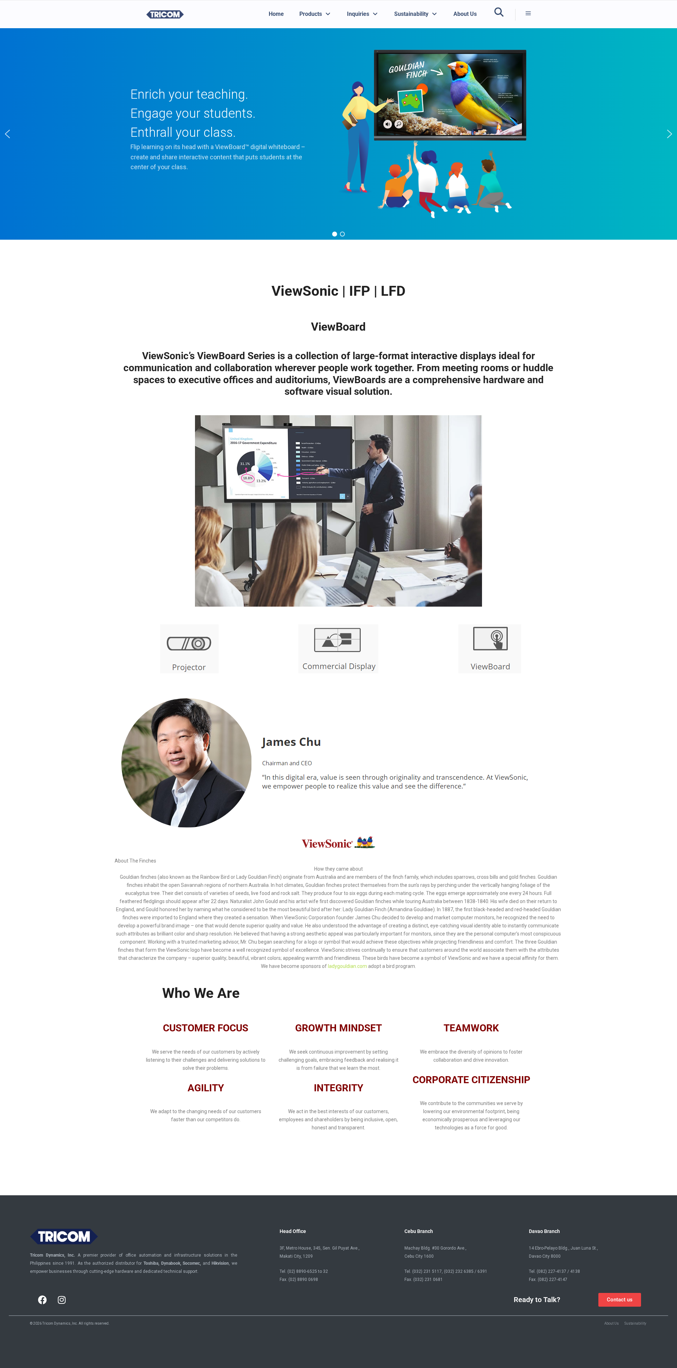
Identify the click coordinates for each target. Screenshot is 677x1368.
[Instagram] (62, 1299)
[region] (338, 134)
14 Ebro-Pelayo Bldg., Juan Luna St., (563, 1248)
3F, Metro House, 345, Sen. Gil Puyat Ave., (320, 1248)
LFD (393, 291)
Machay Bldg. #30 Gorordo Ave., (435, 1248)
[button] (7, 134)
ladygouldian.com (347, 966)
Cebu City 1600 (419, 1256)
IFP (359, 291)
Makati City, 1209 (296, 1256)
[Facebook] (42, 1299)
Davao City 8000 (545, 1256)
